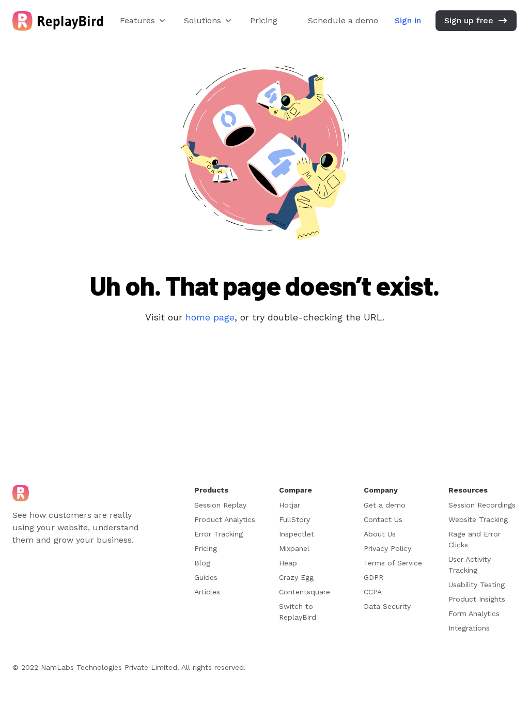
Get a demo (385, 505)
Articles (207, 592)
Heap (288, 563)
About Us (380, 534)
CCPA (373, 592)
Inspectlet (296, 534)
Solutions (202, 20)
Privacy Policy (387, 548)
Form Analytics (474, 613)
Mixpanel (294, 548)
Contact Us (383, 519)
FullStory (294, 519)
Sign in (408, 20)
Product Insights (476, 599)
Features (137, 20)
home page (210, 317)
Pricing (263, 20)
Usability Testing (476, 584)
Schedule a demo (343, 20)
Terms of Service (393, 563)
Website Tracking (478, 519)
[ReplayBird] (57, 21)
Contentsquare (304, 592)
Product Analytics (224, 519)
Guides (205, 577)
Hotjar (289, 505)
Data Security (387, 606)
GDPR (373, 577)
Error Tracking (218, 534)
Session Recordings (482, 505)
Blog (202, 563)
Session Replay (220, 505)
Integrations (469, 628)
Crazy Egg (296, 577)
